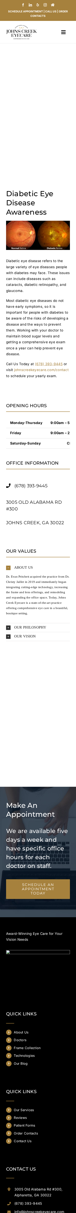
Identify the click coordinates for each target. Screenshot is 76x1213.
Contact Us (22, 1141)
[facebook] (23, 4)
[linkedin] (30, 4)
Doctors (20, 1040)
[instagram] (45, 4)
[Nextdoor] (53, 4)
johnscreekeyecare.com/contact (41, 370)
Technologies (24, 1056)
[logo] (21, 27)
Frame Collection (27, 1048)
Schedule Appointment (25, 11)
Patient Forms (24, 1125)
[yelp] (37, 4)
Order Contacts (26, 1133)
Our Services (24, 1110)
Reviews (20, 1118)
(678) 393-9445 (28, 1203)
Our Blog (21, 1063)
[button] (38, 567)
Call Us (51, 11)
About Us (21, 1032)
